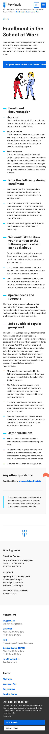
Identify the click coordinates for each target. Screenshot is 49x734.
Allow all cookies (12, 722)
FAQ (18, 641)
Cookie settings (12, 728)
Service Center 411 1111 (14, 651)
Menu (43, 5)
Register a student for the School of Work (26, 64)
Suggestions (12, 622)
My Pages (7, 679)
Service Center (10, 694)
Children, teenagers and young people (29, 9)
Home (4, 9)
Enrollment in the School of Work (27, 12)
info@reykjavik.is (11, 660)
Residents (10, 9)
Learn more (8, 716)
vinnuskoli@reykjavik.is (30, 481)
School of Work (8, 12)
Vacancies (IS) (9, 684)
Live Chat (13, 631)
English (36, 5)
